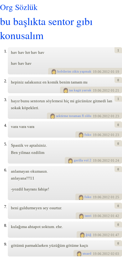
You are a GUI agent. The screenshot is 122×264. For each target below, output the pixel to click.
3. (5, 99)
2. (5, 81)
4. (5, 125)
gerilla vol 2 (82, 160)
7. (5, 206)
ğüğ (88, 234)
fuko (87, 134)
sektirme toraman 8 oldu (73, 116)
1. (5, 51)
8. (5, 225)
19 (95, 72)
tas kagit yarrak (80, 90)
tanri (88, 215)
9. (5, 244)
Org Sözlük (19, 7)
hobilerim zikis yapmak (74, 71)
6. (5, 170)
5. (5, 144)
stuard (87, 253)
